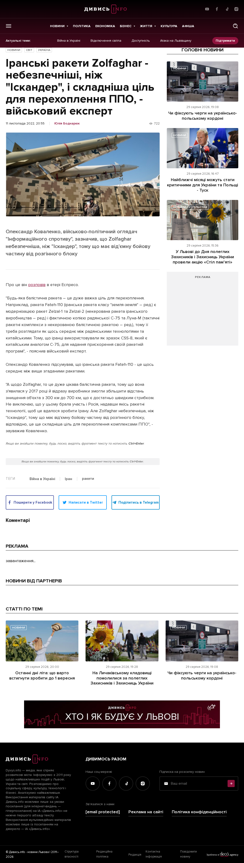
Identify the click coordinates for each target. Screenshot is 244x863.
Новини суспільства (190, 207)
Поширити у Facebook (33, 502)
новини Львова (38, 852)
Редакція (134, 855)
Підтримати (225, 41)
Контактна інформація (154, 854)
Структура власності (72, 854)
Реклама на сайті (145, 811)
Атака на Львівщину (175, 41)
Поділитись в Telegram (138, 502)
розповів (37, 284)
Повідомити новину (188, 854)
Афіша (188, 26)
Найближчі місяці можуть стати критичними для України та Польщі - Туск (202, 185)
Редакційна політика (104, 854)
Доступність (141, 41)
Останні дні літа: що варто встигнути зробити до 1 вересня (42, 675)
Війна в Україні (68, 41)
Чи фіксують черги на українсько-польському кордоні (202, 115)
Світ (29, 50)
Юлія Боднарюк (67, 123)
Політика (82, 26)
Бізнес (126, 26)
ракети (88, 479)
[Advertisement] (202, 311)
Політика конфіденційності (199, 811)
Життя (146, 26)
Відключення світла (106, 41)
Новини (57, 26)
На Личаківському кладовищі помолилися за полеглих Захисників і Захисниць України (122, 678)
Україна (44, 50)
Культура (169, 26)
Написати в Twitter (86, 502)
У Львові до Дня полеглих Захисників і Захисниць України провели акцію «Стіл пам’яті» (202, 256)
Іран (68, 479)
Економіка (105, 26)
